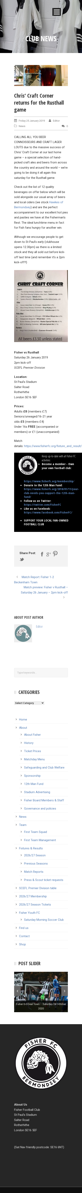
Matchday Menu (34, 759)
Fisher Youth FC (29, 913)
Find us (23, 928)
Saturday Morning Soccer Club (44, 920)
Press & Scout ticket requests (43, 880)
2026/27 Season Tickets (35, 904)
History (28, 743)
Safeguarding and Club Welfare (44, 767)
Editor (56, 120)
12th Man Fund (33, 784)
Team (22, 825)
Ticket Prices (32, 751)
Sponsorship (32, 776)
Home (23, 719)
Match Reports (33, 872)
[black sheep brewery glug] (41, 75)
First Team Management (40, 840)
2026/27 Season (35, 855)
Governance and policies (40, 808)
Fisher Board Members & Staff (44, 800)
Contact (24, 936)
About (23, 728)
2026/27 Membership (33, 896)
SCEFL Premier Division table (38, 888)
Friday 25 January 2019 (32, 120)
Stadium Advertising (37, 792)
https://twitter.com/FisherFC (42, 504)
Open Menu (56, 12)
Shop (22, 944)
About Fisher (32, 735)
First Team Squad (35, 832)
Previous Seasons (36, 863)
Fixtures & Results (31, 848)
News (22, 126)
